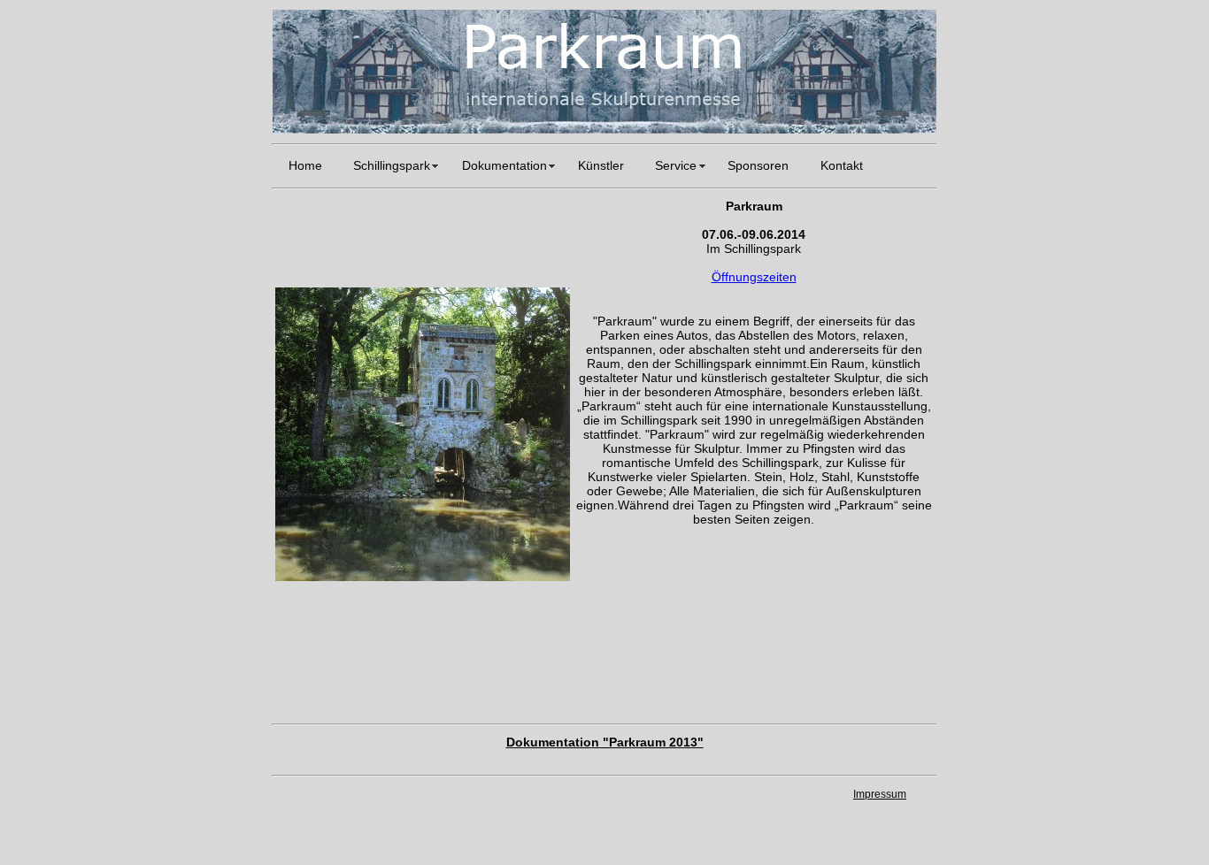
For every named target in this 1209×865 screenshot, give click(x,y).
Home (305, 165)
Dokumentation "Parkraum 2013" (605, 742)
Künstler (601, 165)
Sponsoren (758, 165)
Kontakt (841, 165)
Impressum (879, 794)
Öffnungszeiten (754, 277)
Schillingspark (391, 165)
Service (676, 165)
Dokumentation (504, 165)
